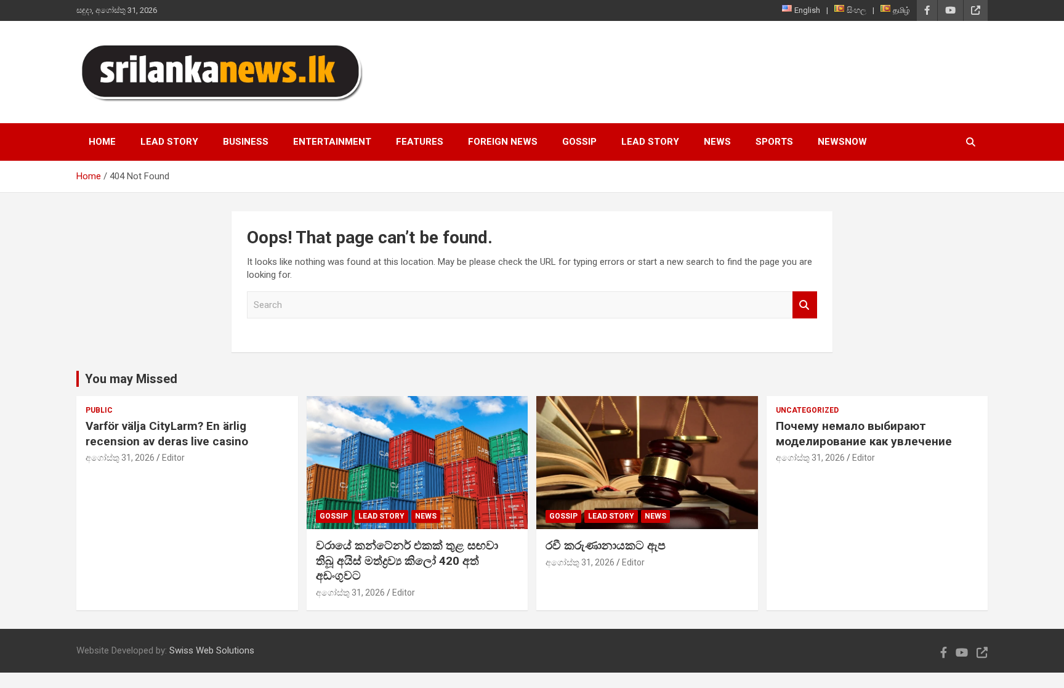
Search (804, 305)
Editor (173, 458)
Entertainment (332, 141)
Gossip (579, 141)
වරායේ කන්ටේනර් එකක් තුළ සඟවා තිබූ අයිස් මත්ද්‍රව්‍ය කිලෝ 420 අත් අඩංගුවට (407, 560)
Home (102, 141)
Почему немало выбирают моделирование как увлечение (864, 433)
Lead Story (169, 141)
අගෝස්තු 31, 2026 (120, 458)
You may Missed (131, 378)
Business (245, 141)
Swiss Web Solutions (211, 650)
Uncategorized (807, 410)
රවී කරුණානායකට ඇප (606, 545)
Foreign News (503, 141)
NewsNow (842, 141)
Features (419, 141)
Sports (774, 141)
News (717, 141)
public (99, 410)
